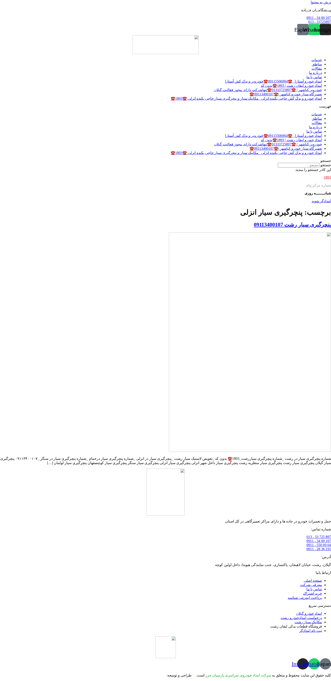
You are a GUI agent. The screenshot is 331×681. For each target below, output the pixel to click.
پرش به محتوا (321, 2)
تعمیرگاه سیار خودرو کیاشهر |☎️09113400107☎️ (285, 94)
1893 (327, 177)
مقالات (317, 68)
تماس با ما (314, 77)
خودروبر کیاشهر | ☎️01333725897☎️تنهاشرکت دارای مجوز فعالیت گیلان (268, 90)
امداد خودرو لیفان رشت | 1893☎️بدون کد (291, 85)
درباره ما (315, 73)
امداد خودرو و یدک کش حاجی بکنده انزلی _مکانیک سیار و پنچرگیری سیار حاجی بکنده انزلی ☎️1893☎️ (246, 98)
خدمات (316, 60)
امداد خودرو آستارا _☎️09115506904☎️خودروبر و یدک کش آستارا (273, 81)
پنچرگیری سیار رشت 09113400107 (292, 225)
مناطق (317, 64)
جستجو (325, 165)
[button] (165, 106)
